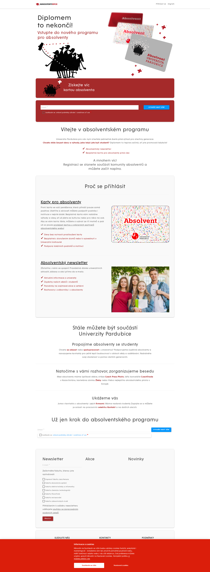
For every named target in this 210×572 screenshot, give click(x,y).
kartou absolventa (79, 87)
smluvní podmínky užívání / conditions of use (73, 112)
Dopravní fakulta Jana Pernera (57, 479)
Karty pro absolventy (61, 202)
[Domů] (49, 4)
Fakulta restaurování (53, 497)
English (171, 4)
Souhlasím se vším (89, 565)
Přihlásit (47, 518)
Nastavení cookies (121, 565)
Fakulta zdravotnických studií (56, 501)
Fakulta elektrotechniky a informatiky (59, 487)
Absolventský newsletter (64, 263)
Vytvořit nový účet (157, 107)
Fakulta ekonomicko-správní (56, 483)
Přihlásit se (161, 4)
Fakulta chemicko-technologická (57, 490)
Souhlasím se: (67, 112)
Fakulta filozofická (52, 494)
